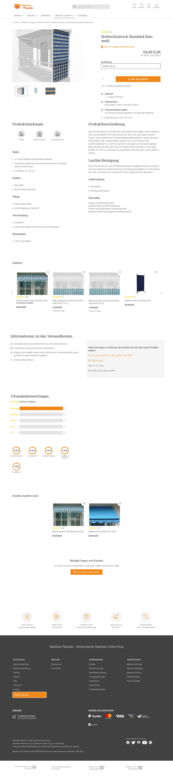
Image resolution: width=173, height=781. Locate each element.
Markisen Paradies (28, 22)
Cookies (16, 689)
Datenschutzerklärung (22, 668)
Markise (17, 15)
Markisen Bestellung (135, 668)
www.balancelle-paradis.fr (134, 767)
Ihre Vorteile (55, 668)
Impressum (17, 685)
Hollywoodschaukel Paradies (25, 767)
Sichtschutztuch (58, 22)
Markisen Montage (134, 664)
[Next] (160, 294)
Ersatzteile (81, 15)
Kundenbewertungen (97, 689)
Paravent (31, 15)
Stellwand (45, 15)
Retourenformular (96, 668)
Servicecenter (94, 685)
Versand (16, 677)
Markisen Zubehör (63, 15)
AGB (15, 681)
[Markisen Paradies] (29, 6)
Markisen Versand (134, 672)
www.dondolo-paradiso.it (96, 767)
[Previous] (12, 294)
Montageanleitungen (97, 677)
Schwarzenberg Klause (61, 767)
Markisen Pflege (133, 677)
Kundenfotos (94, 681)
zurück (16, 22)
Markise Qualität (133, 681)
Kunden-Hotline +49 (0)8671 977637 (111, 355)
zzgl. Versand (155, 55)
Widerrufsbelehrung (21, 664)
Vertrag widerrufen (21, 695)
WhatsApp (97, 360)
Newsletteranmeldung (97, 672)
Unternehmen (56, 664)
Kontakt (92, 664)
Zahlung (16, 672)
